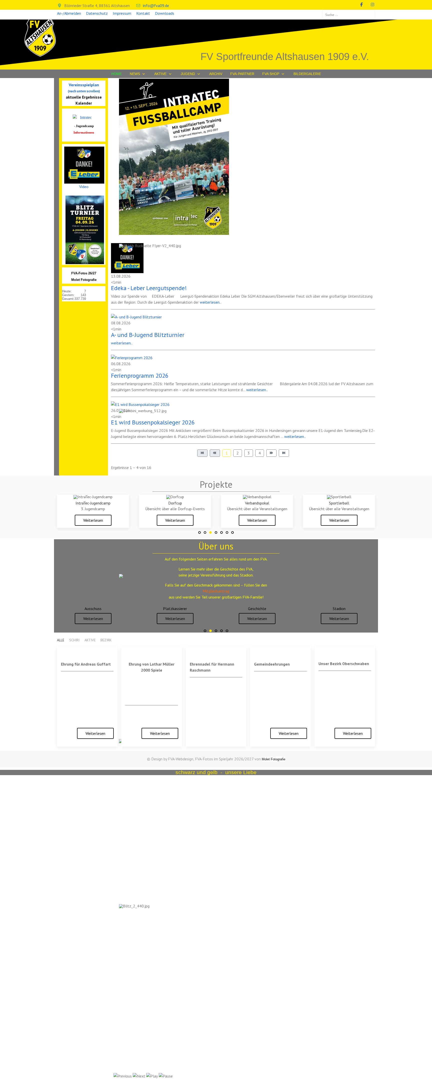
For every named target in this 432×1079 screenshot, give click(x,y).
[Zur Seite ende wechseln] (284, 453)
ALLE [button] (60, 640)
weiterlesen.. (257, 389)
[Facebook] (361, 4)
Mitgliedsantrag (216, 591)
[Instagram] (372, 4)
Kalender (84, 103)
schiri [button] (74, 640)
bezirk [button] (106, 640)
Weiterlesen (93, 520)
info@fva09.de (156, 5)
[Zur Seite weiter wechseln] (271, 453)
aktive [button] (90, 640)
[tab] (199, 532)
